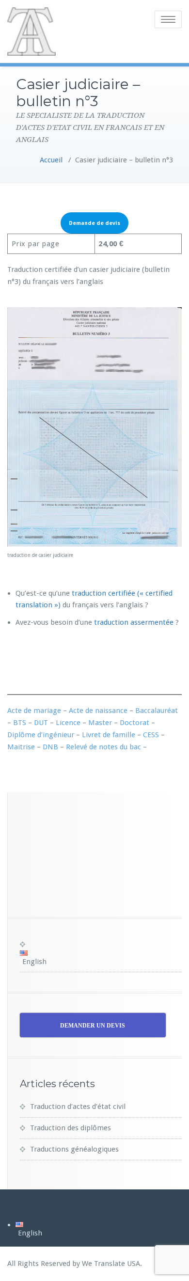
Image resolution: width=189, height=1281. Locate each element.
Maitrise (21, 747)
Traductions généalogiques (74, 1149)
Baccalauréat (156, 710)
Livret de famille (108, 734)
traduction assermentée (133, 622)
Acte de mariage (34, 710)
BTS (19, 722)
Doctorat (134, 722)
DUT (41, 722)
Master (100, 722)
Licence (68, 722)
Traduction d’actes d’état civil (78, 1106)
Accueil (51, 160)
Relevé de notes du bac (103, 747)
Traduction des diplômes (70, 1127)
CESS (151, 734)
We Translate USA (111, 1263)
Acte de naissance (98, 710)
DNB (50, 747)
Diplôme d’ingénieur (40, 734)
